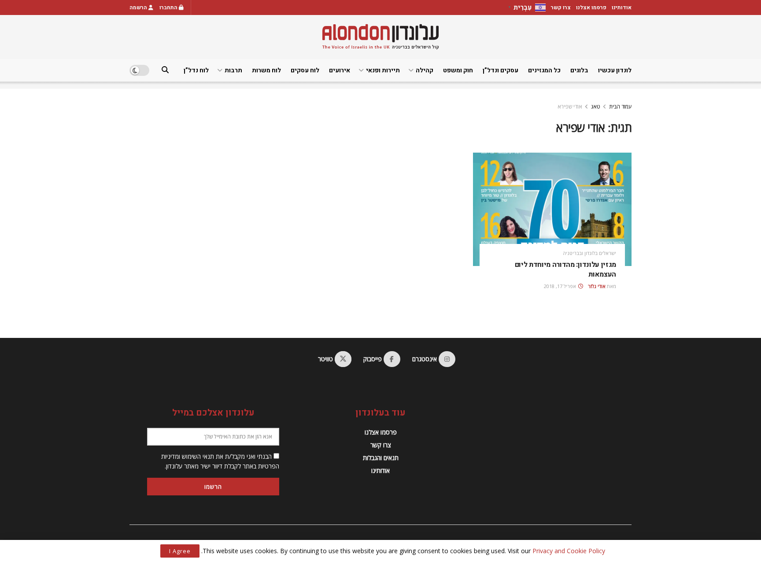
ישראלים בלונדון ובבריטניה (589, 253)
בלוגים (579, 70)
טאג (595, 106)
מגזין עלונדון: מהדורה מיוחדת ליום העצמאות (565, 269)
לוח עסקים (305, 70)
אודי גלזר (597, 286)
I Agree (180, 551)
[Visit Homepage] (380, 36)
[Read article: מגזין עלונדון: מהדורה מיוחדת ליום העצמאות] (552, 209)
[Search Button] (165, 70)
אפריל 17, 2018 (560, 286)
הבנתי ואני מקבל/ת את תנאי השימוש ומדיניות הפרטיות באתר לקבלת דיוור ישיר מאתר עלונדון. (220, 461)
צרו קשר (561, 7)
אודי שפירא (570, 106)
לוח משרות (266, 70)
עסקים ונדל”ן (500, 70)
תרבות (233, 70)
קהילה (424, 70)
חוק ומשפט (458, 70)
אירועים (339, 70)
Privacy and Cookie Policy (568, 551)
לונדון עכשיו (615, 70)
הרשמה (138, 7)
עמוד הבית (620, 106)
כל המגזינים (544, 70)
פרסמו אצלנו (591, 7)
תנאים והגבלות (381, 457)
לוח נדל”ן (196, 70)
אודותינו (622, 7)
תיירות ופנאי (383, 70)
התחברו (169, 7)
